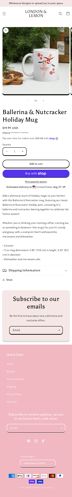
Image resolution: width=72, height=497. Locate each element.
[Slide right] (43, 100)
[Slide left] (28, 100)
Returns (11, 371)
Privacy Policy (14, 394)
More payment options (36, 181)
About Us (12, 401)
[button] (4, 13)
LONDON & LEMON (31, 487)
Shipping (6, 132)
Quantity (7, 144)
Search (10, 363)
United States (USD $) (34, 463)
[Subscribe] (58, 330)
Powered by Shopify (46, 487)
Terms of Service (15, 379)
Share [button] (9, 279)
